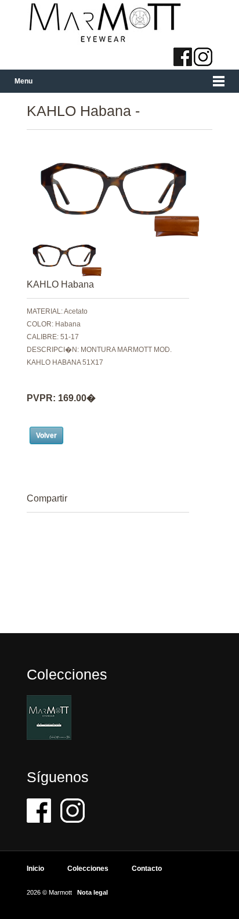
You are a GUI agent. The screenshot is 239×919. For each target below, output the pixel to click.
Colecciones (87, 868)
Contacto (147, 868)
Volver (46, 435)
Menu (23, 81)
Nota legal (92, 892)
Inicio (35, 868)
